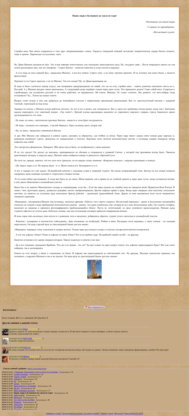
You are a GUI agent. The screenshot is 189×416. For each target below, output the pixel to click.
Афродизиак (19, 395)
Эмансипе (18, 404)
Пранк (16, 383)
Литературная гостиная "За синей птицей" (81, 413)
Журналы (118, 413)
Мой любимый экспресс (24, 390)
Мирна (26, 356)
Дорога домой (20, 377)
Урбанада (18, 379)
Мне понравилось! (95, 307)
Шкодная (18, 397)
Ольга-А (27, 347)
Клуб (111, 413)
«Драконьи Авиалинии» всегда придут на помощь (36, 372)
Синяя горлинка (21, 374)
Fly (15, 381)
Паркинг (17, 402)
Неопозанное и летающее (25, 386)
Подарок (17, 409)
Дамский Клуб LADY (133, 413)
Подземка (18, 407)
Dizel (25, 329)
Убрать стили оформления (36, 369)
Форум (104, 413)
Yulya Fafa (27, 338)
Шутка (17, 388)
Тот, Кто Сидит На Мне (24, 400)
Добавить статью (53, 413)
